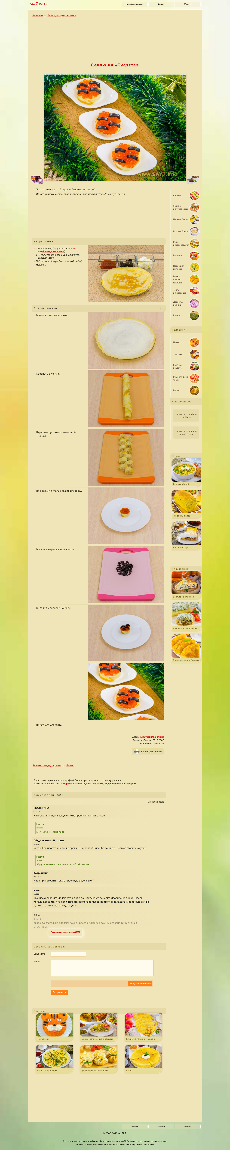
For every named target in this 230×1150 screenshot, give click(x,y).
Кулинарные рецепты (134, 4)
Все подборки (181, 401)
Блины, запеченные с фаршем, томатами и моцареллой (97, 1039)
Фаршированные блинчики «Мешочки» (95, 1071)
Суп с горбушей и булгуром (181, 485)
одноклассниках (114, 783)
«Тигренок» (43, 1039)
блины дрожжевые (53, 251)
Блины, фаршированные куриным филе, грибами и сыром (185, 629)
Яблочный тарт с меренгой (181, 548)
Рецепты (37, 15)
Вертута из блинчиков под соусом (184, 597)
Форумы (161, 4)
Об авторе (188, 4)
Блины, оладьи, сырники (62, 15)
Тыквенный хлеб (181, 515)
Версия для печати (151, 751)
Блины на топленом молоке (140, 1039)
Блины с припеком (47, 1070)
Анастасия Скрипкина (152, 736)
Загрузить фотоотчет (140, 983)
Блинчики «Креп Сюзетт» (186, 660)
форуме (67, 783)
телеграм (130, 783)
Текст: (37, 961)
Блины (70, 765)
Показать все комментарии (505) (65, 932)
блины (73, 248)
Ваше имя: (39, 953)
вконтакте (97, 783)
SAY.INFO (38, 4)
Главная (135, 1126)
